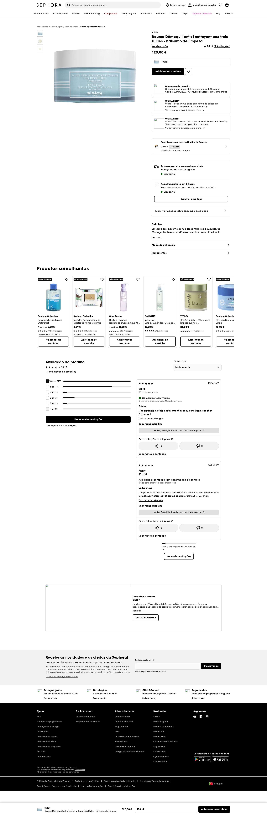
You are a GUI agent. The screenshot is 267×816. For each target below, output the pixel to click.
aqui (74, 767)
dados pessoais (86, 672)
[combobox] (197, 367)
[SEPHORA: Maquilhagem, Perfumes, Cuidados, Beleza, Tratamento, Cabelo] (49, 5)
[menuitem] (175, 5)
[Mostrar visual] (40, 33)
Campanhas (80, 770)
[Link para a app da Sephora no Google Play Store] (202, 759)
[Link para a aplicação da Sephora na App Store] (220, 759)
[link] (88, 419)
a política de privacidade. (117, 672)
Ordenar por (180, 361)
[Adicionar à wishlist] (66, 279)
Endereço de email (144, 660)
